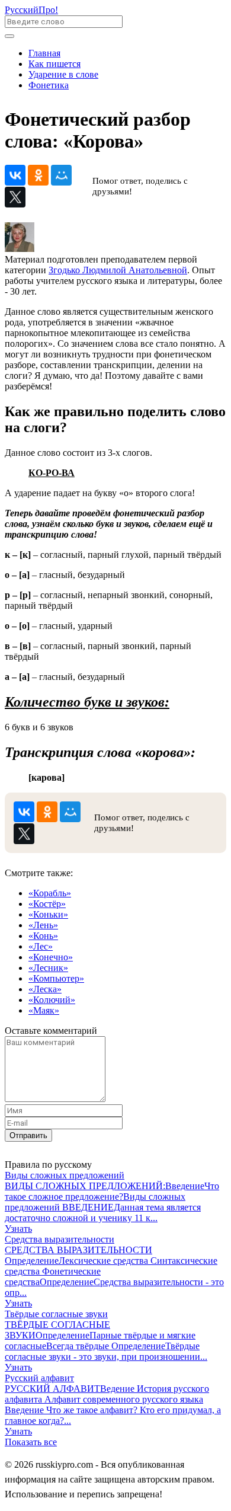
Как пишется (54, 64)
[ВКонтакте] (15, 175)
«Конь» (43, 936)
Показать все (31, 1442)
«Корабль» (49, 893)
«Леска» (45, 989)
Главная (44, 53)
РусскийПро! (31, 10)
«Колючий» (51, 1000)
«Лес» (40, 946)
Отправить (28, 1135)
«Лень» (43, 925)
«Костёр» (47, 904)
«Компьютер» (56, 978)
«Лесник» (48, 968)
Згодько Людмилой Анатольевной (118, 270)
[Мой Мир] (61, 175)
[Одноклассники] (38, 175)
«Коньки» (48, 914)
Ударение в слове (63, 74)
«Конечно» (50, 957)
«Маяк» (43, 1010)
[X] (15, 197)
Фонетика (48, 85)
